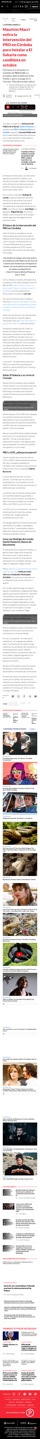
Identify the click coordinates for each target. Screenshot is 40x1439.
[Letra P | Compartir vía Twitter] (18, 696)
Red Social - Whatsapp (35, 1394)
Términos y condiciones (14, 1436)
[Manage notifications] (35, 1427)
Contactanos (6, 1394)
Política (23, 20)
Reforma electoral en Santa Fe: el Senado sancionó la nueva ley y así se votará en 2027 (19, 1302)
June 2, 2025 (20, 275)
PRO (16, 129)
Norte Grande (11, 1405)
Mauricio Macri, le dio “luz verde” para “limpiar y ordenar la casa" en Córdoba (19, 288)
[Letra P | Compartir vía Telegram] (29, 696)
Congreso (30, 1405)
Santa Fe (12, 1402)
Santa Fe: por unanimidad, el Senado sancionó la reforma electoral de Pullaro (19, 1288)
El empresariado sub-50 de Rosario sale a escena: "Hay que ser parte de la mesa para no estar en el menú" (19, 1316)
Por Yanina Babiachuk (9, 96)
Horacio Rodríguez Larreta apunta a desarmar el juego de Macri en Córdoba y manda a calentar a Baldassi (22, 88)
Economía (16, 1399)
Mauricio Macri (26, 129)
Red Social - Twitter (13, 1394)
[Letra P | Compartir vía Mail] (35, 696)
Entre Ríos (19, 1402)
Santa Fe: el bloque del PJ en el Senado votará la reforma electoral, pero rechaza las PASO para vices (20, 1308)
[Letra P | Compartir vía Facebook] (24, 696)
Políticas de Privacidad (29, 1436)
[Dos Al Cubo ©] (9, 1423)
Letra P (6, 19)
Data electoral (18, 11)
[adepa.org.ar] (23, 1423)
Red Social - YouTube (30, 1394)
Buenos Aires (25, 1399)
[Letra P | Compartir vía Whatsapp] (12, 696)
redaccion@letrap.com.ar (28, 1434)
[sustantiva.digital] (32, 1423)
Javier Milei (18, 2)
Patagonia (21, 1405)
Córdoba (6, 132)
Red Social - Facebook (19, 1394)
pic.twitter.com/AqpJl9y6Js (20, 269)
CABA (33, 1399)
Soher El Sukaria (26, 126)
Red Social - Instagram (24, 1394)
